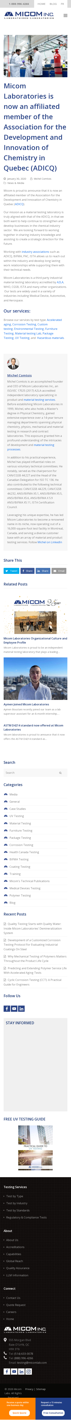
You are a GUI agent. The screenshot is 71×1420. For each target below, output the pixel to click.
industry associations (35, 252)
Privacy (29, 1389)
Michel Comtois (42, 178)
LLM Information (17, 1275)
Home (10, 1319)
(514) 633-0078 (23, 1353)
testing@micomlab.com (32, 1363)
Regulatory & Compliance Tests (26, 1217)
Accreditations (15, 1247)
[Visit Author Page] (35, 364)
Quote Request (16, 1305)
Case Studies (17, 809)
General (14, 802)
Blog (12, 903)
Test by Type (14, 1196)
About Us (12, 1240)
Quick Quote (19, 1412)
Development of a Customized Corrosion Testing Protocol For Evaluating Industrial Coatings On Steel (32, 944)
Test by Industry (16, 1203)
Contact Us (13, 1298)
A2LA (60, 282)
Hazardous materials (50, 338)
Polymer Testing (20, 895)
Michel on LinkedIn (50, 542)
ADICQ (19, 204)
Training (15, 874)
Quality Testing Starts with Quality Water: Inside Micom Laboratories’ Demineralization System (33, 928)
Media (13, 794)
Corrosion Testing (24, 324)
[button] (65, 15)
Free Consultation (53, 1412)
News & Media (15, 183)
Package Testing (20, 838)
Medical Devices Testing (24, 888)
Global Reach (14, 1261)
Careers (11, 1312)
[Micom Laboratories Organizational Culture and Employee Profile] (36, 613)
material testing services (39, 400)
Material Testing (20, 823)
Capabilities (13, 1254)
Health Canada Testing (24, 852)
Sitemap (41, 1389)
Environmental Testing (29, 329)
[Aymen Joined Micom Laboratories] (36, 678)
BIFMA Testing (19, 859)
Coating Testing (19, 867)
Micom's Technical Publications (29, 881)
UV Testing (22, 338)
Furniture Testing (20, 830)
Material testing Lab (28, 333)
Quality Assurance (17, 1268)
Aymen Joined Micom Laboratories (26, 704)
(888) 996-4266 (23, 1358)
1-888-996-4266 (19, 3)
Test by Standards (18, 1210)
